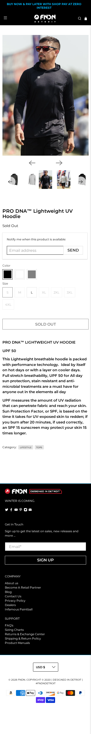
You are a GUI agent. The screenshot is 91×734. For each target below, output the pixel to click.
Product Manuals (17, 643)
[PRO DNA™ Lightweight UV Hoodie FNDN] (45, 95)
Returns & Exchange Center (25, 634)
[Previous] (32, 163)
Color (6, 265)
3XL (70, 292)
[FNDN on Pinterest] (20, 510)
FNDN (21, 679)
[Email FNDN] (30, 510)
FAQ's (9, 625)
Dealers (10, 605)
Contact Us (13, 596)
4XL (8, 304)
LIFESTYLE (26, 447)
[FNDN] (45, 18)
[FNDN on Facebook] (11, 510)
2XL (56, 292)
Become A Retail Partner (23, 587)
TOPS (39, 447)
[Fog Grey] (32, 274)
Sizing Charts (14, 630)
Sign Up (45, 560)
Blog (8, 592)
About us (11, 583)
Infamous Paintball (19, 609)
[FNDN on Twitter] (6, 510)
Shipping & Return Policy (23, 638)
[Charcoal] (20, 274)
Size (5, 283)
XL (44, 292)
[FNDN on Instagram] (25, 510)
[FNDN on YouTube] (16, 510)
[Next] (59, 163)
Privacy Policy (15, 600)
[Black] (7, 274)
